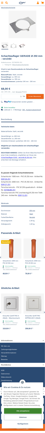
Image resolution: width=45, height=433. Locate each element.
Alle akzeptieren (22, 411)
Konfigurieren (23, 424)
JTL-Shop (25, 428)
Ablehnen (23, 417)
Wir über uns (5, 346)
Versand (19, 92)
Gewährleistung (6, 380)
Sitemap (4, 356)
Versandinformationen (8, 353)
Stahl (31, 214)
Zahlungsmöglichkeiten (9, 349)
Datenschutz (5, 374)
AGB (2, 370)
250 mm (32, 210)
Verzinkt (32, 217)
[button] (38, 3)
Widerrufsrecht (6, 377)
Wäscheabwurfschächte (20, 65)
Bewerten (4, 359)
